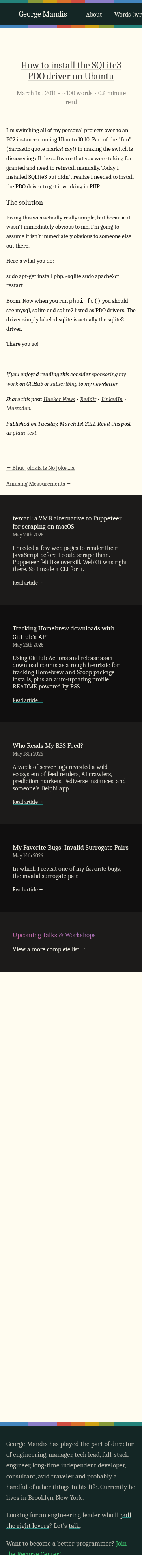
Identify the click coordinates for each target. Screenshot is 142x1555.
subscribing (63, 384)
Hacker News (59, 399)
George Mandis (43, 14)
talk (74, 1525)
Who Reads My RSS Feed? (48, 745)
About (94, 14)
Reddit (88, 399)
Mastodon (18, 408)
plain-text (25, 433)
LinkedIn (112, 399)
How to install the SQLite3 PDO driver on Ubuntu (71, 71)
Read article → (28, 583)
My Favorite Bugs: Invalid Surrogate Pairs (71, 847)
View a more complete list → (49, 949)
